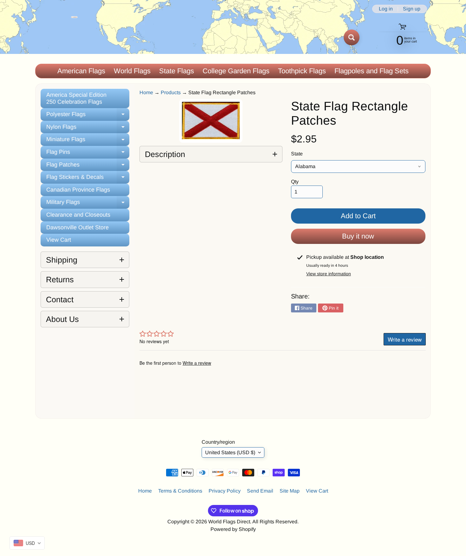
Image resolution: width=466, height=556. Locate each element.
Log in (386, 8)
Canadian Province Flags (78, 189)
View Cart (58, 240)
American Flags (81, 71)
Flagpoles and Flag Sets (371, 71)
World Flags (132, 71)
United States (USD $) (230, 452)
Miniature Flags (87, 141)
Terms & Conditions (180, 491)
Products (171, 92)
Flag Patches (87, 166)
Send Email (260, 491)
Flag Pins (87, 154)
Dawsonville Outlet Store (77, 227)
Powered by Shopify (233, 529)
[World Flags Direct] (56, 37)
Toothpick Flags (302, 71)
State (297, 153)
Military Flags (87, 204)
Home (146, 92)
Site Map (290, 491)
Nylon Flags (87, 129)
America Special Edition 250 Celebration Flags (76, 98)
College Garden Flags (236, 71)
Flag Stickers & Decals (87, 179)
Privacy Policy (225, 491)
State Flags (176, 71)
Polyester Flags (87, 116)
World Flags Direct (229, 521)
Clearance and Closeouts (78, 215)
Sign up (411, 8)
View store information (328, 273)
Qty (295, 181)
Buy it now (358, 236)
